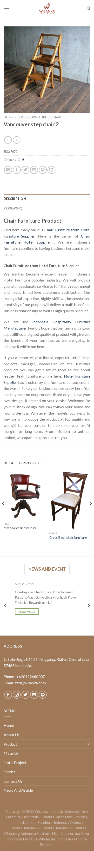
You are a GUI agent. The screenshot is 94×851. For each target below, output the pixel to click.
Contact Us (13, 781)
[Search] (88, 8)
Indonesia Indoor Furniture (31, 822)
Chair (56, 117)
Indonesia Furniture (39, 828)
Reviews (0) (13, 208)
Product (10, 744)
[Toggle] (88, 744)
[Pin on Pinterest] (43, 170)
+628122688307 (30, 676)
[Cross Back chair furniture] (69, 500)
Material (11, 753)
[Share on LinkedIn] (51, 170)
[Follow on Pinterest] (43, 695)
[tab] (47, 198)
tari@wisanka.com (31, 682)
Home (8, 117)
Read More (27, 611)
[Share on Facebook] (17, 170)
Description (15, 199)
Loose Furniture (32, 117)
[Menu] (6, 8)
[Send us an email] (34, 695)
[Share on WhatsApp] (8, 170)
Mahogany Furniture (71, 817)
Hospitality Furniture (38, 817)
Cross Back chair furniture (68, 537)
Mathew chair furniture (20, 528)
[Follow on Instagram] (17, 695)
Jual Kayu (82, 834)
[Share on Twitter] (25, 170)
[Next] (90, 513)
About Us (12, 734)
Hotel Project (15, 762)
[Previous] (3, 513)
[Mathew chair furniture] (24, 495)
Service (10, 771)
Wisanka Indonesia (49, 811)
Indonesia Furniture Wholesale (31, 839)
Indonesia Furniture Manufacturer (47, 834)
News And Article (18, 790)
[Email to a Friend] (34, 170)
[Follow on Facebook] (8, 695)
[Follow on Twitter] (25, 695)
